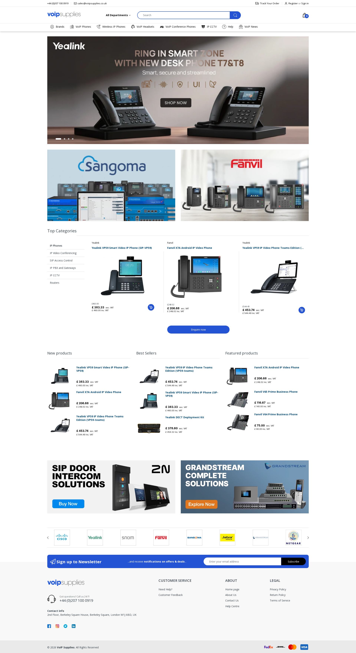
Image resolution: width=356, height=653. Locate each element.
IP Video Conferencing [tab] (63, 253)
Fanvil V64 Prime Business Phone (276, 414)
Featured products (241, 353)
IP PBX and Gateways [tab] (63, 268)
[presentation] (48, 537)
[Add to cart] (151, 307)
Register (293, 3)
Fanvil (170, 242)
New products (59, 353)
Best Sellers (146, 353)
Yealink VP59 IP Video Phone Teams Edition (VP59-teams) (274, 248)
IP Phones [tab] (56, 245)
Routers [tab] (54, 282)
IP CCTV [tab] (55, 275)
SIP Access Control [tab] (61, 260)
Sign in (305, 3)
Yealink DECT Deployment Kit (184, 417)
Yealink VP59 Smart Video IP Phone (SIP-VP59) (122, 248)
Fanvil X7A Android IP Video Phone (189, 248)
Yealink (95, 242)
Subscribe (293, 561)
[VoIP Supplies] (64, 14)
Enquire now (198, 329)
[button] (58, 139)
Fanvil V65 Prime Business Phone (276, 391)
